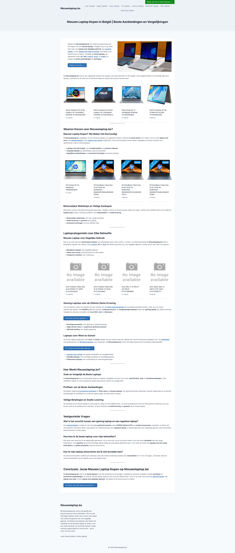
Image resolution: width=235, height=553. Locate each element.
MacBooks (166, 339)
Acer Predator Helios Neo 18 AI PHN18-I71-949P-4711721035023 (75, 289)
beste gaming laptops (115, 307)
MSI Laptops (165, 6)
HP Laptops (125, 6)
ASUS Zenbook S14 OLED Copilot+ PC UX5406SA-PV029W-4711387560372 (103, 112)
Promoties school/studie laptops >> (79, 348)
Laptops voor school (74, 354)
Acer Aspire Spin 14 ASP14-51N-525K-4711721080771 (157, 289)
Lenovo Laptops (138, 6)
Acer (104, 244)
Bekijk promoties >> (77, 65)
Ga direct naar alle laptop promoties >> (80, 485)
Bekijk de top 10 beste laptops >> (160, 2)
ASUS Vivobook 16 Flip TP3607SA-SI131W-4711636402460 (158, 112)
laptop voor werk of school (89, 51)
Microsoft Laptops (152, 6)
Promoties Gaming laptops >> (76, 318)
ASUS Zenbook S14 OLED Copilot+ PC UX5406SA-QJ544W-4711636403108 (75, 112)
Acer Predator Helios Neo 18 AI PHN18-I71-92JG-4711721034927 (103, 289)
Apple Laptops (102, 6)
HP (81, 56)
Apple (103, 56)
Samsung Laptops (127, 10)
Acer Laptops (90, 6)
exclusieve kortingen (88, 391)
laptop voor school (95, 140)
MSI (100, 312)
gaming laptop (77, 140)
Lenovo (90, 56)
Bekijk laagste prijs (73, 198)
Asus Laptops (114, 6)
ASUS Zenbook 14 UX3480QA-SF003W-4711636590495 (130, 112)
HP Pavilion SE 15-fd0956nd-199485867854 (72, 187)
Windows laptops (86, 342)
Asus (96, 56)
